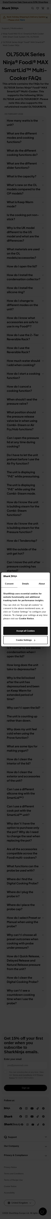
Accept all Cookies (25, 631)
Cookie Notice (26, 618)
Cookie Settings (24, 640)
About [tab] (42, 583)
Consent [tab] (9, 583)
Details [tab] (25, 583)
